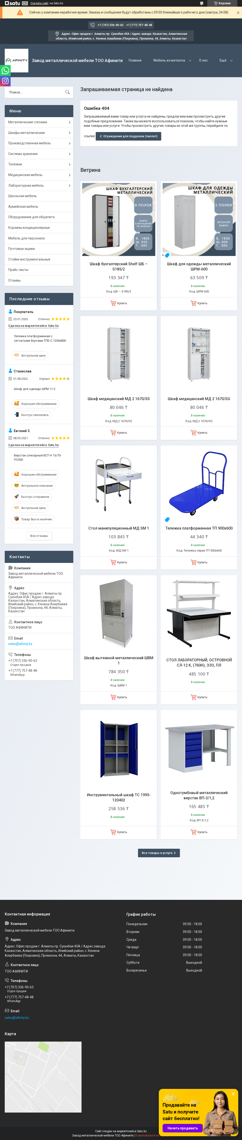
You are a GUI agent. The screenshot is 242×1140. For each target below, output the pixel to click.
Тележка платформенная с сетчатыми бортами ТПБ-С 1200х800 (40, 338)
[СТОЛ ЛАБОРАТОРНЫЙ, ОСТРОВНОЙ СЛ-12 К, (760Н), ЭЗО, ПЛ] (199, 613)
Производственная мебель (29, 143)
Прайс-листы (18, 270)
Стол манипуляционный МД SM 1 (118, 528)
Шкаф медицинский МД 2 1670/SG (199, 399)
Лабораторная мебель (26, 185)
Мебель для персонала (26, 238)
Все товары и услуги (157, 853)
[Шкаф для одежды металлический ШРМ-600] (199, 219)
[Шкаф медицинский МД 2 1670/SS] (118, 354)
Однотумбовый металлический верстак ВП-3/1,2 (199, 795)
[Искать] (67, 92)
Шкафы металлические (26, 133)
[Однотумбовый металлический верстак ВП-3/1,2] (199, 748)
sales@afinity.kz (20, 644)
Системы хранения (23, 154)
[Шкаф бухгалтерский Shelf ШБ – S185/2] (118, 219)
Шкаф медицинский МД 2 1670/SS (119, 399)
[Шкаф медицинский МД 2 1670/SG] (199, 354)
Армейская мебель (23, 206)
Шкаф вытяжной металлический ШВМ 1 (118, 660)
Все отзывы (39, 536)
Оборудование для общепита (31, 217)
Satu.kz (142, 1131)
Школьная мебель (22, 196)
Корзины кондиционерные (29, 228)
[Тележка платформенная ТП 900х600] (199, 484)
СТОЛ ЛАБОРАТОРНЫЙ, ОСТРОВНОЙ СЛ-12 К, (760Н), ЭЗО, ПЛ (199, 662)
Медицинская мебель (25, 175)
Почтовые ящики (21, 249)
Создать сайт (39, 3)
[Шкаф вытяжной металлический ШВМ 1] (118, 613)
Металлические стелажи (27, 122)
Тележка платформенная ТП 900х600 (199, 528)
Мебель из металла (169, 60)
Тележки (15, 164)
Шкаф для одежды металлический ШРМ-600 (199, 266)
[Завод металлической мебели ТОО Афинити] (16, 60)
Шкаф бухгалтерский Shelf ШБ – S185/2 (118, 266)
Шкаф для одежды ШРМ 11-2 (34, 389)
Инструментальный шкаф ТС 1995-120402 (119, 797)
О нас (203, 60)
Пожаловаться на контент (152, 1135)
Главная (135, 60)
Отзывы (14, 280)
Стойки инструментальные (29, 259)
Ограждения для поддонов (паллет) (130, 136)
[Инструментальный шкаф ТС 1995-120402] (118, 748)
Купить (122, 303)
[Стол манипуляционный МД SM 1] (118, 484)
